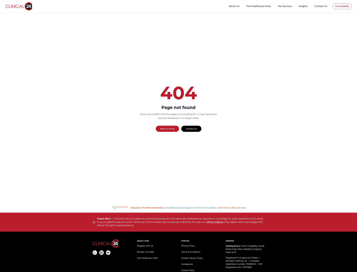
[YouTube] (108, 252)
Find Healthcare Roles (258, 6)
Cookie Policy (187, 270)
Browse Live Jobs (145, 252)
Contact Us (320, 6)
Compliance (187, 264)
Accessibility (342, 6)
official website (214, 222)
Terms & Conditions (190, 252)
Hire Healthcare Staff (147, 258)
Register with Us (145, 246)
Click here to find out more (232, 208)
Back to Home (167, 128)
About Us (234, 6)
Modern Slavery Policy (192, 258)
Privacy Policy (188, 246)
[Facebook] (101, 252)
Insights (303, 6)
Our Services (285, 6)
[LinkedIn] (95, 252)
